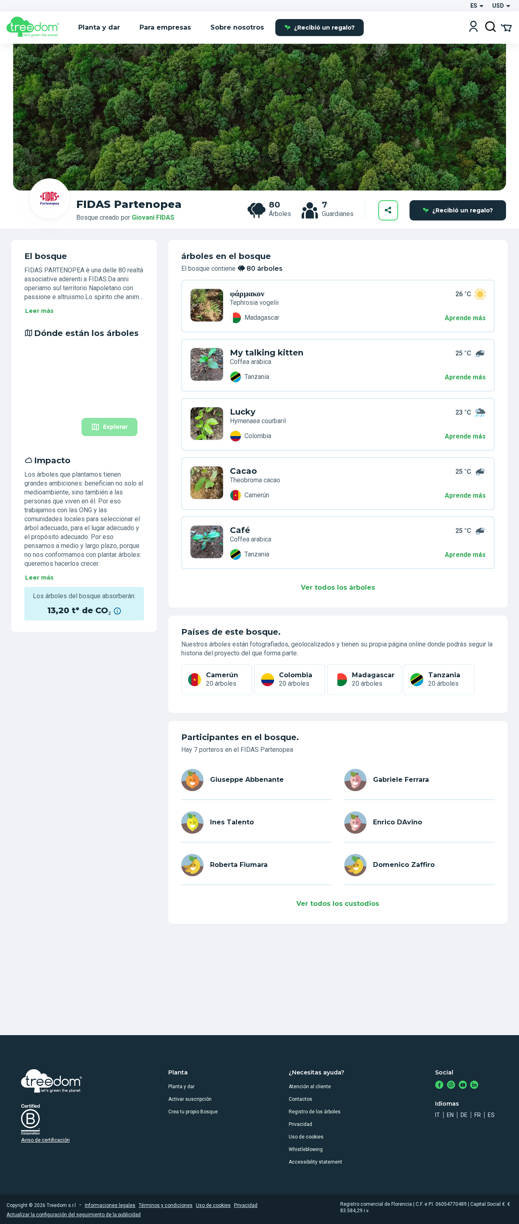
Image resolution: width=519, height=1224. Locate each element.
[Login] (473, 27)
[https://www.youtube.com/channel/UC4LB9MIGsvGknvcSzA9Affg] (463, 1086)
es (491, 1115)
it (437, 1115)
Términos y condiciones (166, 1205)
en (450, 1115)
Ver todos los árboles (338, 587)
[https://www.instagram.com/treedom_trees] (451, 1086)
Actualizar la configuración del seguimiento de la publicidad (73, 1215)
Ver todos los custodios (337, 903)
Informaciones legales (110, 1205)
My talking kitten (266, 352)
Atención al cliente (310, 1086)
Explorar (115, 426)
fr (477, 1115)
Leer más (39, 311)
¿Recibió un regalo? (324, 27)
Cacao (243, 471)
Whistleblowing (306, 1149)
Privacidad (300, 1124)
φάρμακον (247, 293)
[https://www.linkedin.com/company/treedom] (474, 1086)
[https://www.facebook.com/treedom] (439, 1086)
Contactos (300, 1099)
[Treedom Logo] (35, 28)
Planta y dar (181, 1086)
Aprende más (465, 318)
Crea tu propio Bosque (193, 1112)
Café (240, 530)
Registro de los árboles (315, 1112)
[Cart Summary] (506, 27)
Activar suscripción (190, 1099)
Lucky (242, 412)
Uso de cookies (306, 1137)
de (464, 1115)
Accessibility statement (315, 1162)
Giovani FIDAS (153, 217)
